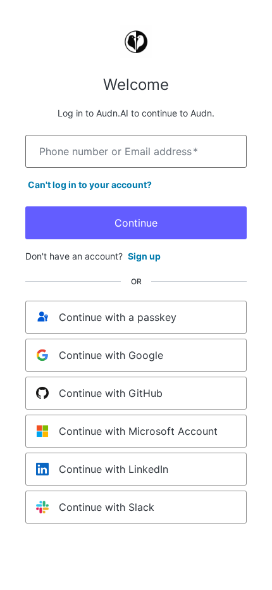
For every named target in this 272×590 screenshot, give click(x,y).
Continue (136, 223)
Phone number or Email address (118, 151)
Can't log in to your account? (90, 184)
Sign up (144, 256)
